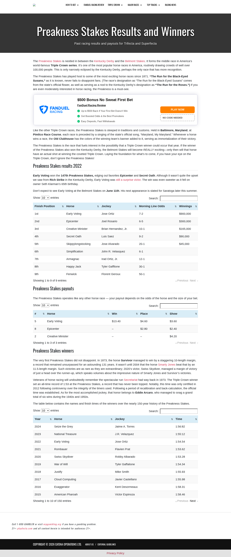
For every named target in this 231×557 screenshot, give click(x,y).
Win (114, 313)
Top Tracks (152, 4)
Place (144, 313)
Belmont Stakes (135, 61)
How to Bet (71, 4)
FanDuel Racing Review (94, 4)
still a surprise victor (128, 179)
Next (193, 500)
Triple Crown (114, 4)
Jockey (106, 206)
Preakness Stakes (50, 61)
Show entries (46, 197)
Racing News (170, 4)
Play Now (177, 109)
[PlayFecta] (45, 5)
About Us (89, 544)
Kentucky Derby (104, 61)
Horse (70, 206)
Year (38, 419)
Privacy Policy (115, 553)
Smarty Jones (166, 364)
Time (179, 419)
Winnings (185, 206)
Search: (154, 198)
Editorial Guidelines (107, 544)
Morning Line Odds (152, 206)
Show (173, 313)
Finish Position (45, 206)
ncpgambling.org (52, 524)
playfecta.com (25, 528)
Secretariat (131, 379)
